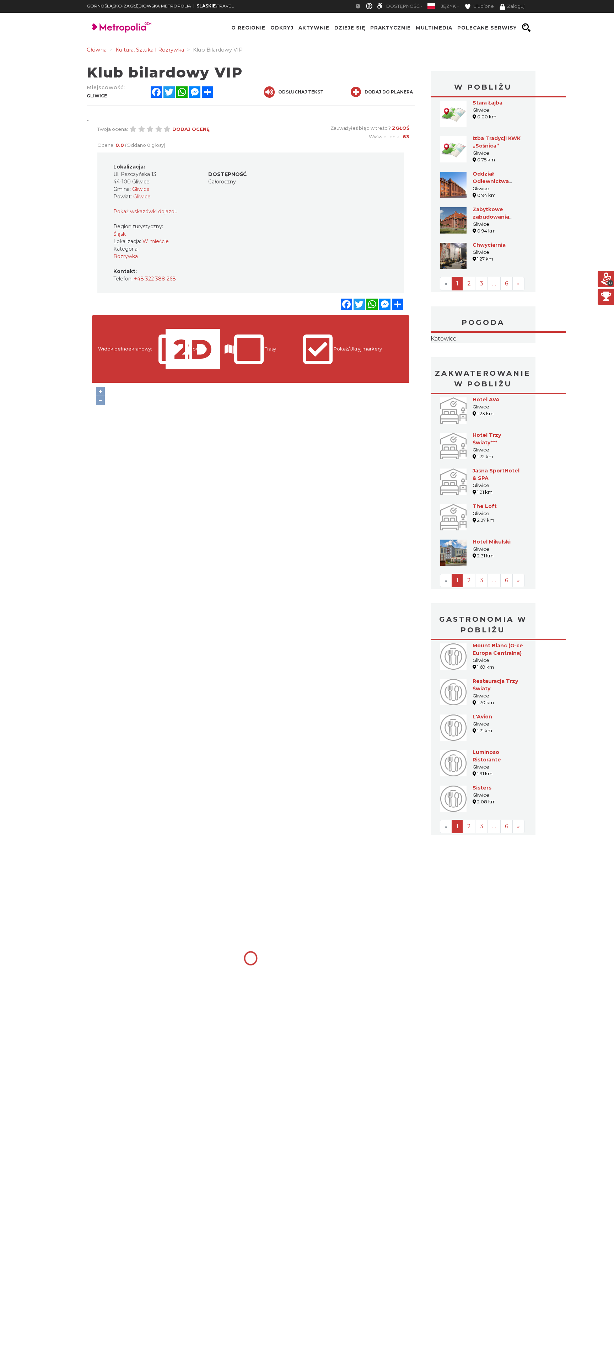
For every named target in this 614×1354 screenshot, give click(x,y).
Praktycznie (390, 28)
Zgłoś (400, 128)
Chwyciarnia (489, 245)
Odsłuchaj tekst (300, 92)
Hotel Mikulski (492, 586)
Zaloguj (515, 6)
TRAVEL (215, 6)
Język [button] (448, 6)
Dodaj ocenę (191, 129)
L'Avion (482, 761)
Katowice (483, 361)
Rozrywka (125, 256)
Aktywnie (313, 28)
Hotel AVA (486, 444)
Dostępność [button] (403, 6)
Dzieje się (349, 28)
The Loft (485, 551)
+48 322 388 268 (155, 278)
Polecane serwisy (487, 28)
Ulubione (483, 6)
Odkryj (281, 28)
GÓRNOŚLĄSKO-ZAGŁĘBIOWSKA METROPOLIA (139, 6)
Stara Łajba (487, 103)
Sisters (482, 832)
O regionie (248, 28)
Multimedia (434, 28)
